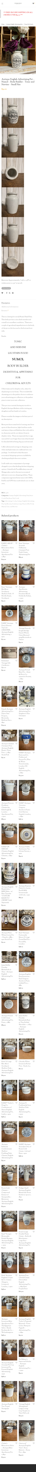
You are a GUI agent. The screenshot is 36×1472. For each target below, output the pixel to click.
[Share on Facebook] (6, 293)
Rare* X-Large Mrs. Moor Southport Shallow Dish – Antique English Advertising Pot (7, 1067)
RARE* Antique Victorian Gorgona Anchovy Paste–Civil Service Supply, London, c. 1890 (25, 810)
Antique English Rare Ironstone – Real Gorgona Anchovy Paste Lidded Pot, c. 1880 (25, 980)
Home (3, 24)
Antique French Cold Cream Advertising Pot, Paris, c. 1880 (7, 1019)
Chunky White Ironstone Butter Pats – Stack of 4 (24, 1063)
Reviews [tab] (5, 311)
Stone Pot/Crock (28, 24)
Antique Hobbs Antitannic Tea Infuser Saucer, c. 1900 (25, 850)
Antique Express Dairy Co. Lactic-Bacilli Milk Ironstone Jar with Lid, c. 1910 (25, 890)
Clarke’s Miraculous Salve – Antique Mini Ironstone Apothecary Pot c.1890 (8, 1449)
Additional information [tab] (10, 307)
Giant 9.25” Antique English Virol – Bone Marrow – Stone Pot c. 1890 (25, 1448)
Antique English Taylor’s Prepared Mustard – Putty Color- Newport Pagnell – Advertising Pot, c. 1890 (25, 1326)
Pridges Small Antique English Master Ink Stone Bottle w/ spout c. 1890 (25, 1192)
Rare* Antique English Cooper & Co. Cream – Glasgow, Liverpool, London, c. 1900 (7, 1281)
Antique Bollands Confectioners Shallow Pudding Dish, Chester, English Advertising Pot (7, 1151)
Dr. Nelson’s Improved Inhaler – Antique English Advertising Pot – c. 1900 (25, 1365)
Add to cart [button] (4, 560)
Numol (4, 507)
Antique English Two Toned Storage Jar (7, 1406)
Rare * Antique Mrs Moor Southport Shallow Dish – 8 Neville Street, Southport (8, 592)
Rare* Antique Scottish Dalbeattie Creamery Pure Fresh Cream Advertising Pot (24, 549)
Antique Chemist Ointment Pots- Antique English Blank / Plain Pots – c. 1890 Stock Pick (8, 749)
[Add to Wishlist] (3, 293)
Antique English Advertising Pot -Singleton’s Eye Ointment (25, 712)
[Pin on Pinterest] (13, 293)
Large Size (21, 504)
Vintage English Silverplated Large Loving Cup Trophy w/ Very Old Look (24, 1408)
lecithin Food (30, 504)
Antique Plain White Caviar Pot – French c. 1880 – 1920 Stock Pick (8, 936)
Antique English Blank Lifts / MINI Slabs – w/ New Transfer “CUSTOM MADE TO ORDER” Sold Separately (7, 895)
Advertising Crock (10, 501)
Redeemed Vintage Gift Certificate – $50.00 (6, 664)
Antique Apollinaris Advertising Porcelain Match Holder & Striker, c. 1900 (25, 592)
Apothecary (7, 504)
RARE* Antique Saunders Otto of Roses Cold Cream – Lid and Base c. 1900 (25, 1149)
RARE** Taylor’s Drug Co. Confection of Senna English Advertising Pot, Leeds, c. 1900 (8, 1108)
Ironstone (15, 504)
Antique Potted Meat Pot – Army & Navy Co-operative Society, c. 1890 (25, 674)
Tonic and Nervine (12, 507)
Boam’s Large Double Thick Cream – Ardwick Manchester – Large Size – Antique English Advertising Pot (25, 1238)
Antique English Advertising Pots (14, 24)
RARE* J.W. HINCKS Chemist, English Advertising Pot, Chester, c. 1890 (8, 851)
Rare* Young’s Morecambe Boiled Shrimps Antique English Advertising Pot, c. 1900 (7, 1239)
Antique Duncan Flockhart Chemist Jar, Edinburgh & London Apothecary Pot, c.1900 (8, 810)
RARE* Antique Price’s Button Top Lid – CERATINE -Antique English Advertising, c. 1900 (7, 630)
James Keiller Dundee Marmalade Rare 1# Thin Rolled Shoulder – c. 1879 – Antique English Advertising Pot (25, 1024)
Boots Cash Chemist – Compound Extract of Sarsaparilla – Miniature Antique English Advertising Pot (7, 1196)
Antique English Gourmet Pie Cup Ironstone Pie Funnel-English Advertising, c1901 (8, 1368)
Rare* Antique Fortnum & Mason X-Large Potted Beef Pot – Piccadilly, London (25, 938)
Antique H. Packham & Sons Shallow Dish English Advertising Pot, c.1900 (25, 1108)
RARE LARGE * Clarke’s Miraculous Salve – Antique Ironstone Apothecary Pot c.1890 (8, 550)
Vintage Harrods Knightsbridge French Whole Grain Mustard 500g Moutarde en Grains (25, 634)
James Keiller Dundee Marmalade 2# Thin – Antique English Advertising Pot (7, 970)
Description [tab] (6, 303)
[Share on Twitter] (9, 293)
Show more (12, 560)
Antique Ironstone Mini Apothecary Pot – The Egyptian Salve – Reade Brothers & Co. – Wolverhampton (8, 1326)
